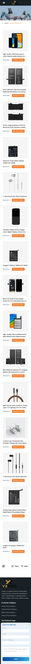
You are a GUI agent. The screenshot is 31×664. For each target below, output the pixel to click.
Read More (6, 60)
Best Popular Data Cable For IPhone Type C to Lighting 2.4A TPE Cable (15, 406)
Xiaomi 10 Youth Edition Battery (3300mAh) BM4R (13, 162)
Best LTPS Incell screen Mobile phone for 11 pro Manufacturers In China (14, 301)
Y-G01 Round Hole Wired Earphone (15, 477)
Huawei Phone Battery (9, 609)
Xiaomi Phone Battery (9, 616)
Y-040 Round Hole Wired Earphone (15, 196)
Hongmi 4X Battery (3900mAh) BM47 (13, 547)
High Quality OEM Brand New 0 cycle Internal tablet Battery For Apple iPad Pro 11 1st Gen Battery (14, 56)
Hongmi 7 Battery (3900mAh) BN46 (15, 265)
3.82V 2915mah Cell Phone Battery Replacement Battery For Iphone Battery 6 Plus (14, 92)
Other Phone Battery (9, 606)
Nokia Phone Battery (8, 612)
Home (6, 23)
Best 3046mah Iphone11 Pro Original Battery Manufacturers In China (15, 371)
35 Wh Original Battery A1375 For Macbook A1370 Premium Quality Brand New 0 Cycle (14, 127)
